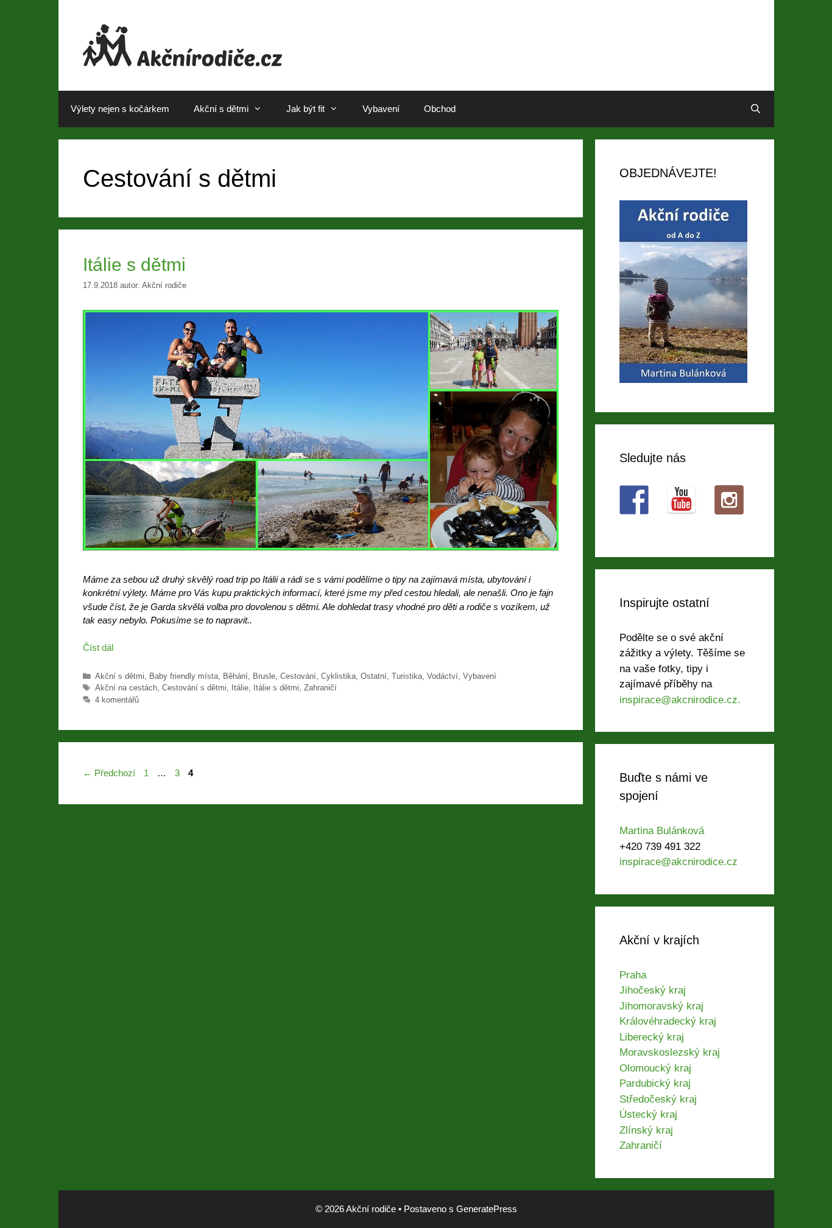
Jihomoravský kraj (661, 1006)
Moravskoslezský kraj (669, 1052)
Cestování (298, 676)
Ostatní (374, 676)
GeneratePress (486, 1209)
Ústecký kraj (648, 1114)
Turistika (407, 676)
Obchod (440, 109)
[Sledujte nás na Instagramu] (729, 499)
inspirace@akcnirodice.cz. (680, 700)
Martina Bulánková (661, 831)
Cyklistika (338, 676)
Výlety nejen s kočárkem (120, 109)
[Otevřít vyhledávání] (756, 109)
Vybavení (381, 109)
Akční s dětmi (221, 109)
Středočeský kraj (658, 1099)
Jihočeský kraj (652, 990)
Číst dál (98, 647)
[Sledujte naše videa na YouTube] (681, 499)
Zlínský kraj (646, 1130)
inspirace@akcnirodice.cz (678, 862)
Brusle (264, 676)
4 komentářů (117, 699)
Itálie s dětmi (134, 264)
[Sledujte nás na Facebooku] (634, 499)
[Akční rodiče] (182, 44)
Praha (632, 975)
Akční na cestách (126, 687)
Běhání (235, 676)
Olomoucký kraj (655, 1068)
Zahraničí (320, 687)
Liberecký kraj (651, 1037)
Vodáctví (442, 676)
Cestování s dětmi (194, 687)
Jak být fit (305, 109)
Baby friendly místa (183, 676)
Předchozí (109, 773)
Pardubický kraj (655, 1083)
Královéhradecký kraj (667, 1021)
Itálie (240, 687)
